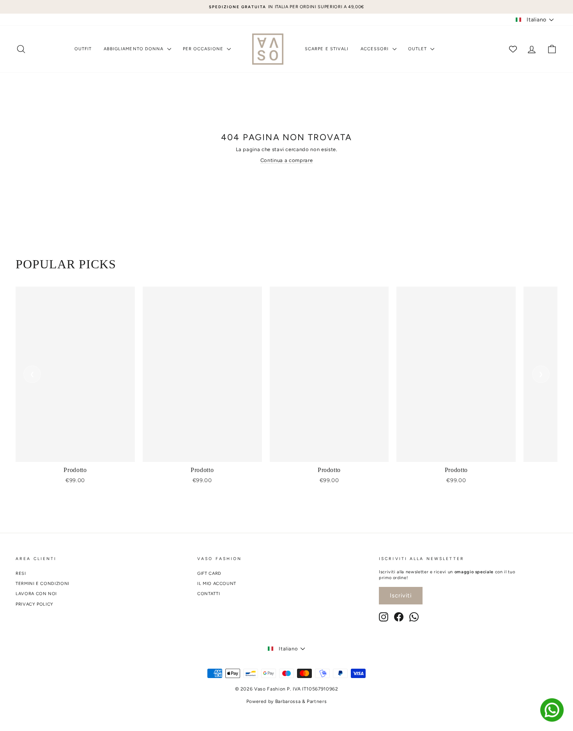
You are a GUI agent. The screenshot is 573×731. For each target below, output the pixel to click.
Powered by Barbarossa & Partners (286, 701)
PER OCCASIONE (204, 48)
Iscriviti (401, 595)
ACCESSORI (376, 48)
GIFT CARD (209, 573)
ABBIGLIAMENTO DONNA (134, 48)
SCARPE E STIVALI (327, 48)
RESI (21, 573)
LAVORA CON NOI (36, 593)
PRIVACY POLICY (34, 604)
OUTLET (418, 48)
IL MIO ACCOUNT (216, 583)
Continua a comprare (286, 160)
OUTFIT (83, 48)
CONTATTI (208, 593)
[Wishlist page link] (513, 49)
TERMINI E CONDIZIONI (42, 583)
